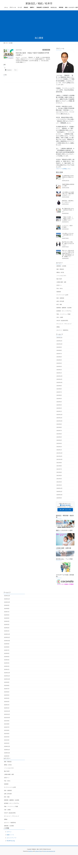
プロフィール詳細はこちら (63, 168)
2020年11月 (59, 491)
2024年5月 (59, 360)
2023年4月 (59, 401)
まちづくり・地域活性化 (62, 330)
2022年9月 (59, 424)
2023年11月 (59, 379)
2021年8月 (59, 465)
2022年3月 (59, 443)
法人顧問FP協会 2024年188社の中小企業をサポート (68, 177)
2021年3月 (59, 482)
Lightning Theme (38, 851)
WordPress (30, 851)
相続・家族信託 (60, 269)
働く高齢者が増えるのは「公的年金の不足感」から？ (68, 210)
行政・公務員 (60, 317)
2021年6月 (59, 472)
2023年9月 (59, 385)
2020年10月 (59, 494)
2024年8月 (59, 350)
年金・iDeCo (46, 49)
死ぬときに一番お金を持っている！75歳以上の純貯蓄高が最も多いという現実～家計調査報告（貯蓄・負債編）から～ (68, 253)
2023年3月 (59, 405)
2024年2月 (59, 369)
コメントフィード (11, 837)
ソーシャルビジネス (61, 275)
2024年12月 (59, 337)
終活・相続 (59, 304)
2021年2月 (59, 485)
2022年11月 (59, 417)
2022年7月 (59, 430)
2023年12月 (59, 376)
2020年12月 (59, 488)
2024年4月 (59, 363)
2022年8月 (59, 427)
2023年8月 (59, 388)
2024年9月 (59, 347)
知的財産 (59, 291)
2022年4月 (59, 440)
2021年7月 (59, 469)
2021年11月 (59, 456)
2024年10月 (59, 344)
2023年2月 (59, 408)
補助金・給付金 (60, 272)
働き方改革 (59, 278)
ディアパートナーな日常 (62, 294)
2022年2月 (59, 446)
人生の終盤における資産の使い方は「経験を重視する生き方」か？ (68, 194)
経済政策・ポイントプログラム (64, 310)
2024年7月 (59, 353)
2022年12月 (59, 414)
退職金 (58, 327)
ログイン (9, 831)
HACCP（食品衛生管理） (63, 320)
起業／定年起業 (60, 301)
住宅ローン (59, 285)
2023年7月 (59, 392)
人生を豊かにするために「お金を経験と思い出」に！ (68, 235)
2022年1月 (59, 449)
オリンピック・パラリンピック (64, 323)
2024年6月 (59, 356)
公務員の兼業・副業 (61, 282)
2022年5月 (59, 437)
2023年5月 (59, 398)
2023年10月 (59, 382)
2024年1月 (59, 372)
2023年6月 (59, 395)
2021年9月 (59, 462)
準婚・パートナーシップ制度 (63, 314)
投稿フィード (10, 834)
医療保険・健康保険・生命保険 (64, 307)
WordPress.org (11, 840)
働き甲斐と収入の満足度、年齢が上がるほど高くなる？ (68, 243)
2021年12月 (59, 453)
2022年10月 (59, 421)
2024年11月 (59, 340)
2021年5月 (59, 475)
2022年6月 (59, 433)
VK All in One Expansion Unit (49, 851)
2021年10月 (59, 459)
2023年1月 (59, 411)
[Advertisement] (39, 23)
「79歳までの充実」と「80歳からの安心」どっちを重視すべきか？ (68, 218)
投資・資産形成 (60, 298)
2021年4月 (59, 478)
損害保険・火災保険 (61, 266)
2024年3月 (59, 366)
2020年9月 (59, 498)
